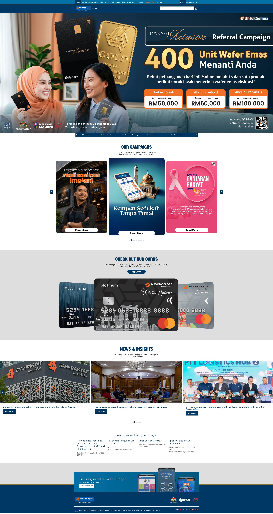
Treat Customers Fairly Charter (151, 510)
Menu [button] (96, 8)
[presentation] (51, 192)
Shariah (112, 2)
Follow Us (176, 509)
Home (78, 2)
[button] (129, 240)
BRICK (148, 2)
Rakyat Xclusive (93, 2)
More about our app (87, 486)
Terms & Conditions (84, 510)
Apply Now (136, 271)
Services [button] (153, 135)
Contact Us (160, 2)
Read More (81, 230)
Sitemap (117, 510)
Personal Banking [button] (82, 135)
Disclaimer (94, 510)
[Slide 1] (59, 130)
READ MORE (9, 413)
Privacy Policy (101, 510)
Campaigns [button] (178, 135)
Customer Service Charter (135, 510)
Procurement (139, 2)
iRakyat (84, 2)
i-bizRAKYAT (104, 2)
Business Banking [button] (107, 135)
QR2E (153, 2)
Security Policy (110, 510)
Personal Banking (131, 135)
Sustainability (120, 2)
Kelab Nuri (130, 2)
